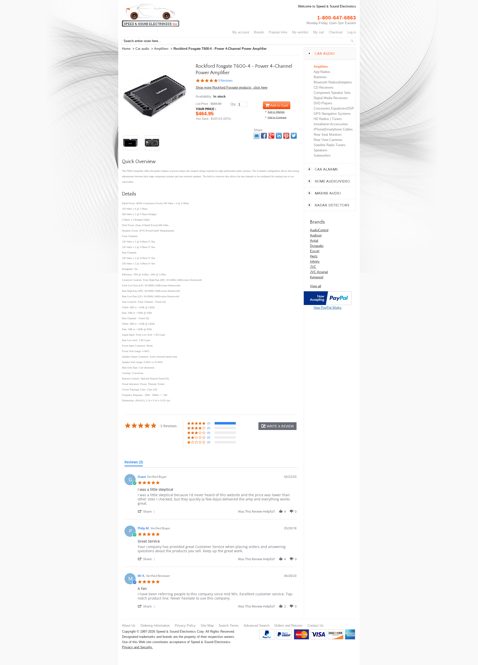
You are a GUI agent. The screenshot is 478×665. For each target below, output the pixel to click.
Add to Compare (277, 117)
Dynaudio (316, 246)
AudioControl (319, 230)
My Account (240, 32)
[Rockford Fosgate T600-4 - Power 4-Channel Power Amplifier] (155, 66)
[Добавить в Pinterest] (286, 136)
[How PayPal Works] (328, 294)
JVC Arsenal (319, 272)
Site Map (207, 625)
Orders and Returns (288, 625)
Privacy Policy (185, 625)
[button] (277, 426)
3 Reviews (225, 80)
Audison (316, 235)
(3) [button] (208, 423)
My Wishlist (300, 32)
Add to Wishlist (276, 112)
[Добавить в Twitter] (294, 136)
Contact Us (315, 625)
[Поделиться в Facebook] (264, 136)
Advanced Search (256, 625)
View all (315, 286)
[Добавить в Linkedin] (279, 136)
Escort (314, 251)
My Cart (318, 32)
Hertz (314, 256)
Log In (351, 32)
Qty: (234, 104)
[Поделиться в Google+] (271, 136)
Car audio (142, 49)
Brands (259, 32)
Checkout (336, 32)
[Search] (352, 41)
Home (126, 49)
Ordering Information (155, 625)
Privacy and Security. (137, 647)
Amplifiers (161, 49)
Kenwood (316, 277)
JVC (313, 267)
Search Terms (229, 625)
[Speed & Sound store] (150, 15)
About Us (128, 625)
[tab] (133, 463)
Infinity (315, 261)
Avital (314, 240)
